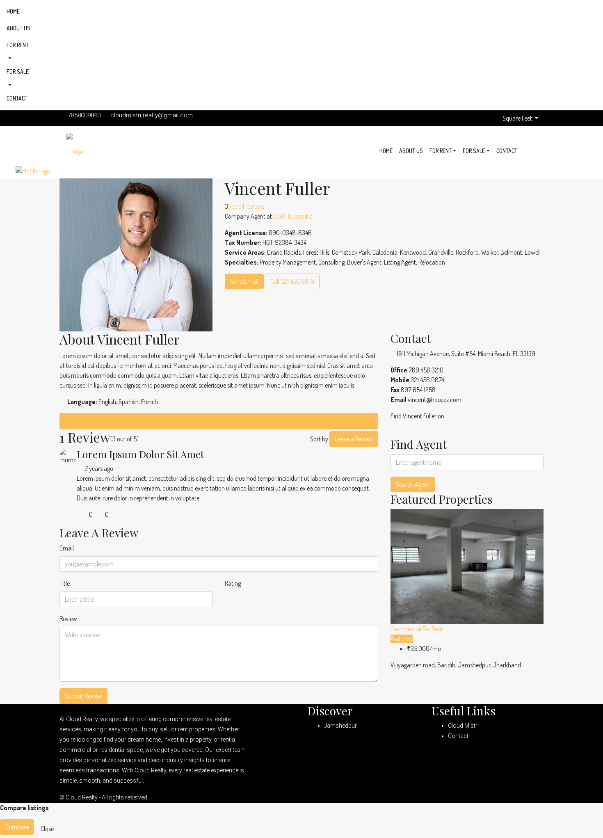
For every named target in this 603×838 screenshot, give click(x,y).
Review (68, 618)
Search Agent (412, 484)
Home (13, 11)
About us (18, 28)
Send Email (244, 281)
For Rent (18, 44)
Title (64, 583)
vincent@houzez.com (434, 399)
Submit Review (83, 696)
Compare (17, 827)
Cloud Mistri (463, 725)
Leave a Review (354, 439)
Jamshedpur (340, 725)
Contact (17, 98)
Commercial (407, 629)
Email (66, 548)
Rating (233, 583)
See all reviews (246, 206)
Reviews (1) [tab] (218, 421)
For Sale (18, 71)
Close (47, 828)
